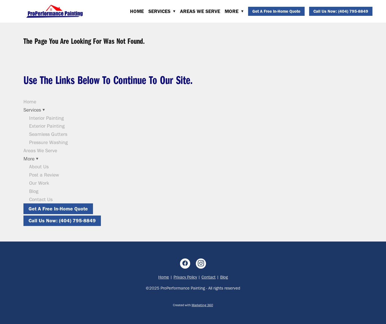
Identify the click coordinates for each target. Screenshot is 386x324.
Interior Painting (46, 118)
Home (137, 11)
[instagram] (201, 263)
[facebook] (185, 263)
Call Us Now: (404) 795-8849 (340, 11)
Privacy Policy (185, 277)
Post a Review (44, 175)
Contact (208, 277)
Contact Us (41, 199)
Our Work (39, 183)
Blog (33, 191)
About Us (39, 167)
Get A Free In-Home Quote (276, 11)
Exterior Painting (47, 126)
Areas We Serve (200, 11)
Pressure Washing (48, 142)
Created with (193, 305)
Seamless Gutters (48, 134)
